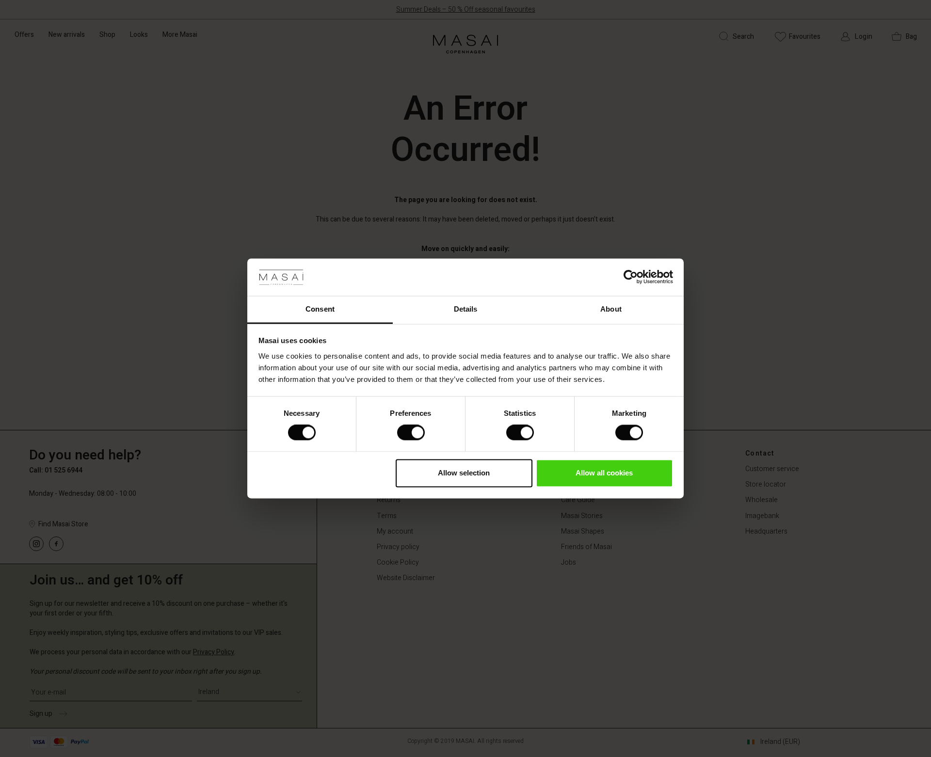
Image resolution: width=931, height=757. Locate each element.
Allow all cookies (604, 473)
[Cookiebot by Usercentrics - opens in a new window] (630, 277)
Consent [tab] (320, 309)
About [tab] (611, 309)
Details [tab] (466, 309)
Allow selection (464, 473)
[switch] (411, 433)
